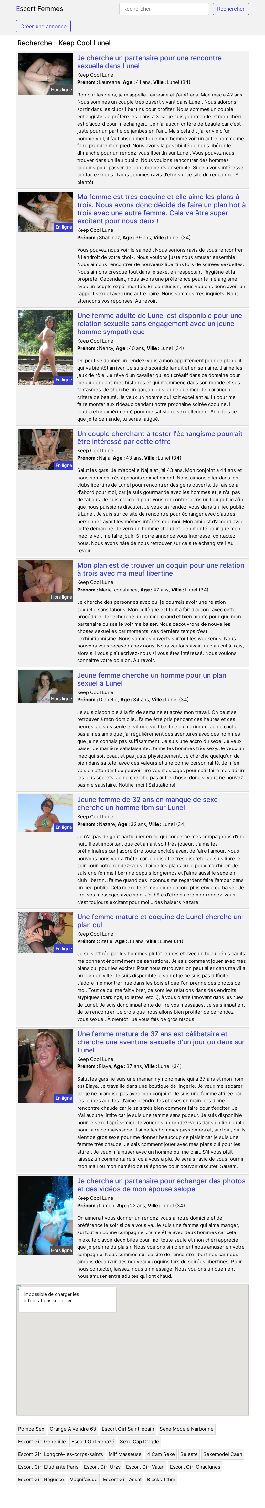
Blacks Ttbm (161, 1479)
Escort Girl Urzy (102, 1467)
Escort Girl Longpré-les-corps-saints (60, 1454)
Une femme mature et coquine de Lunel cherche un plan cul (159, 921)
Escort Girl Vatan (145, 1467)
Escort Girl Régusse (41, 1479)
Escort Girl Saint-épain (128, 1429)
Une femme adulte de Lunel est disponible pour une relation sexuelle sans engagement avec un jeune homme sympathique (159, 323)
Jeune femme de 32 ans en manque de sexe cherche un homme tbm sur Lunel (147, 803)
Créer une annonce (43, 26)
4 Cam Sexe (161, 1454)
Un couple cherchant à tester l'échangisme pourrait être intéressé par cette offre (160, 438)
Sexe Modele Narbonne (187, 1429)
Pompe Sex (31, 1429)
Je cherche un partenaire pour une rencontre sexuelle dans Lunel (149, 62)
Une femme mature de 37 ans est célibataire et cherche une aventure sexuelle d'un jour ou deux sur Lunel (161, 1042)
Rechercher (231, 9)
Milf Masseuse (125, 1454)
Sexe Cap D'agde (139, 1441)
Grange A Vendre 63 (73, 1429)
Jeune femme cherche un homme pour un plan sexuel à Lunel (151, 679)
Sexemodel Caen (222, 1454)
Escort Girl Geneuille (42, 1441)
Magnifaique (83, 1479)
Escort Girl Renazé (92, 1441)
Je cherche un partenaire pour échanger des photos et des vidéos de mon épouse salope (161, 1185)
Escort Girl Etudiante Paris (48, 1467)
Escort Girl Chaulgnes (195, 1467)
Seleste (189, 1454)
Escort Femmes (39, 9)
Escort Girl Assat (122, 1479)
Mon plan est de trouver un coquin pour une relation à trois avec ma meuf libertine (160, 569)
